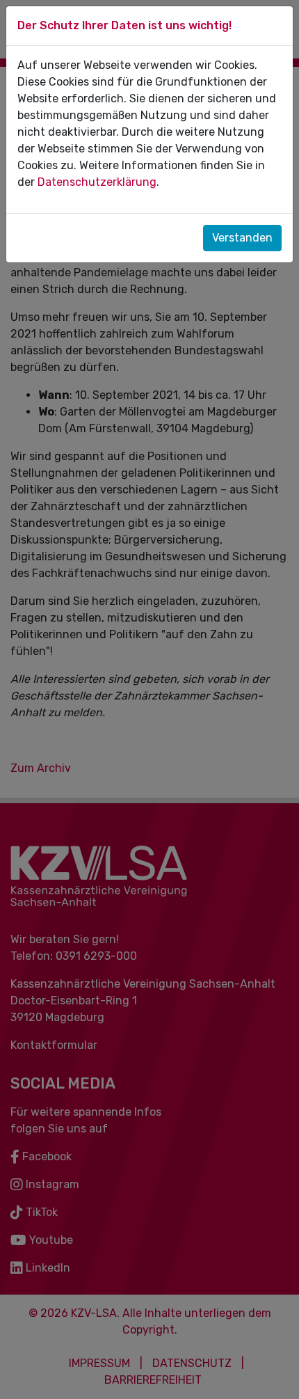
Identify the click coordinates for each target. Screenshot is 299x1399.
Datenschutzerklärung (97, 182)
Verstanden (242, 237)
